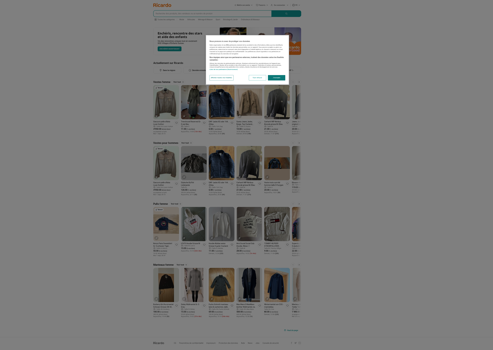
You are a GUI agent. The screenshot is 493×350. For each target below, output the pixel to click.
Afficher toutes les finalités (221, 78)
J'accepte (276, 78)
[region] (247, 60)
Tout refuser (257, 78)
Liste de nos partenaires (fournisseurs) (224, 69)
